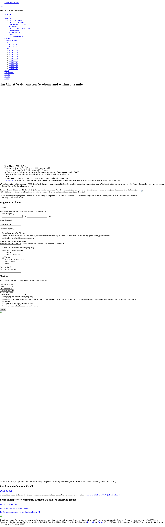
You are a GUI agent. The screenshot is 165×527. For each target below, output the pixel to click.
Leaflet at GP (9, 253)
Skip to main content (11, 3)
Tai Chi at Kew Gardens (8, 504)
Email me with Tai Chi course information (19, 238)
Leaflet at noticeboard (12, 255)
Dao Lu (3, 7)
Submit (3, 309)
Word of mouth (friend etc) (13, 259)
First (24, 216)
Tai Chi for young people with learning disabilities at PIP (20, 512)
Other (6, 264)
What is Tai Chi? (6, 491)
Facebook (7, 257)
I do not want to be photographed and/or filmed (21, 306)
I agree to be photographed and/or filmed (19, 304)
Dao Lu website (10, 261)
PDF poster (8, 180)
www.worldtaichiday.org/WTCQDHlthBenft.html (102, 495)
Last (49, 216)
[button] (82, 158)
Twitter (100, 522)
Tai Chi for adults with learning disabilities (15, 508)
